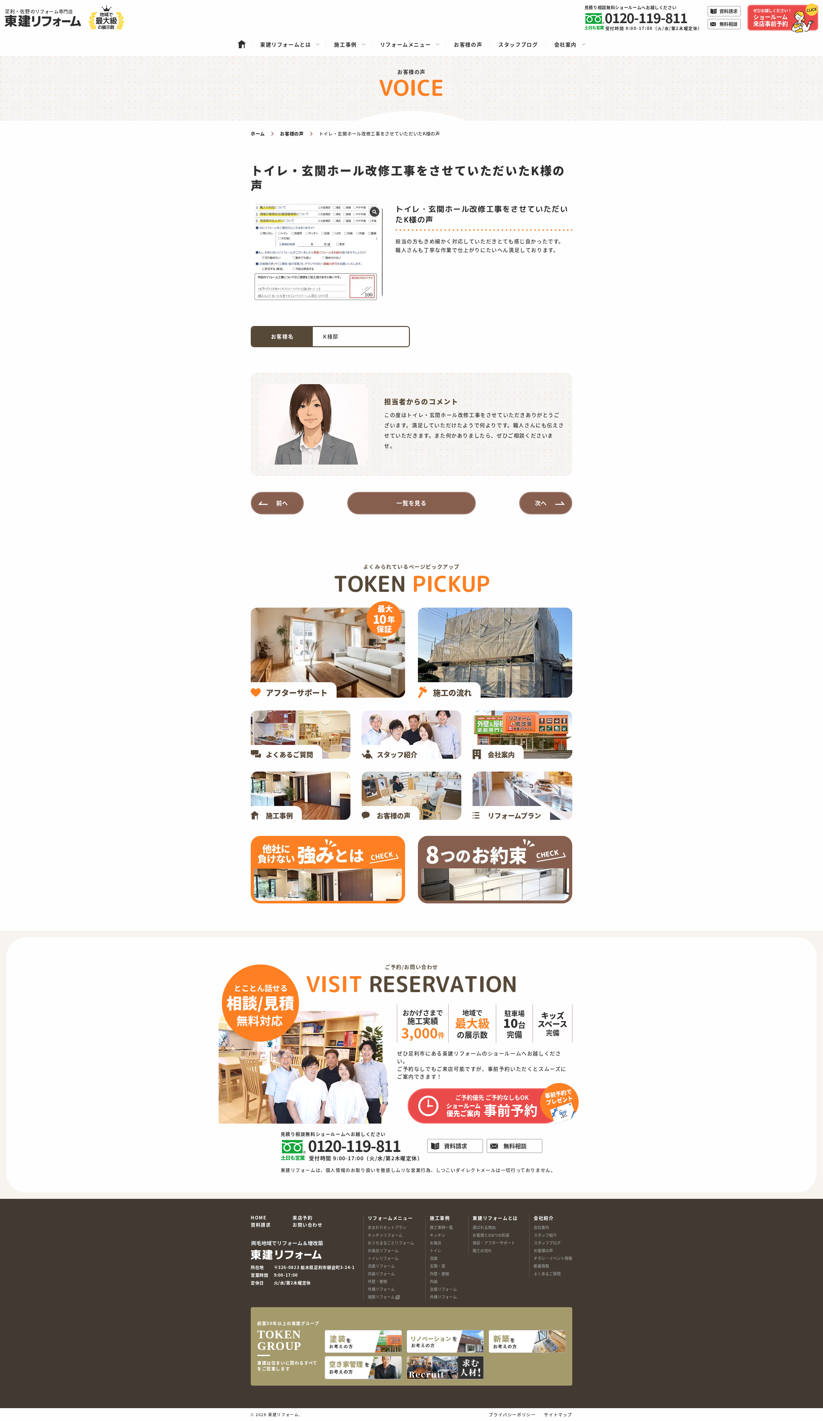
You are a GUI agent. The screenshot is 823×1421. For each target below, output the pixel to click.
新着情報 (541, 1266)
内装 (434, 1281)
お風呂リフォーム (383, 1250)
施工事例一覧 (441, 1227)
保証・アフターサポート (494, 1242)
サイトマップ (558, 1414)
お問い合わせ (308, 1225)
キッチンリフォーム (385, 1235)
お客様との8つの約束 (491, 1235)
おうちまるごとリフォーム (391, 1242)
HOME (259, 1218)
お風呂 (435, 1242)
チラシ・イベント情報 (553, 1258)
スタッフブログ (547, 1242)
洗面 (434, 1258)
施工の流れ (482, 1250)
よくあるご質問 (547, 1273)
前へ (282, 503)
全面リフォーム (443, 1289)
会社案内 (541, 1227)
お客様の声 (543, 1250)
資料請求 (261, 1225)
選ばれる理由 (484, 1227)
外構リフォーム (381, 1289)
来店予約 (302, 1218)
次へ (541, 503)
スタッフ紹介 (545, 1235)
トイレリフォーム (383, 1258)
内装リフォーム (381, 1273)
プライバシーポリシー (512, 1414)
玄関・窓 (437, 1266)
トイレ (435, 1250)
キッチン (437, 1235)
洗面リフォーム (381, 1266)
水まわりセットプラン (387, 1227)
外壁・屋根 (377, 1281)
